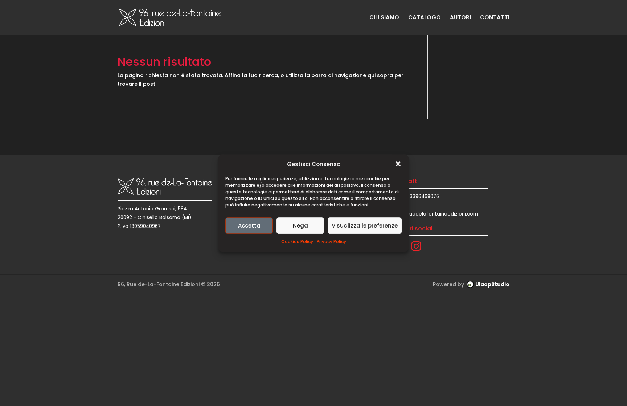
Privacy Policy (331, 242)
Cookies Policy (297, 242)
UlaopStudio (492, 284)
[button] (398, 164)
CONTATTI (494, 18)
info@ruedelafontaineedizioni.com (435, 213)
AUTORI (460, 18)
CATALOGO (424, 18)
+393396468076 (420, 196)
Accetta (249, 225)
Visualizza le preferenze (365, 225)
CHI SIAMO (384, 18)
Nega (300, 225)
